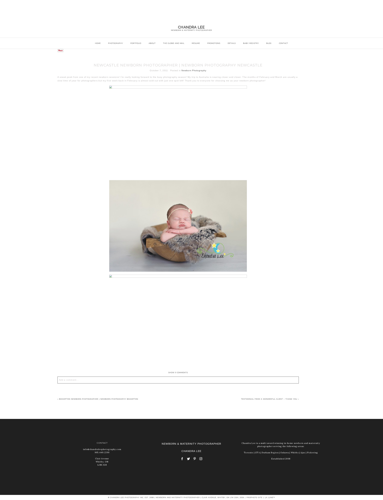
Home (98, 43)
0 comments (178, 372)
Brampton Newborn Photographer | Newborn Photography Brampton (98, 399)
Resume (196, 43)
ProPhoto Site (254, 497)
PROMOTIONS (213, 43)
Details (232, 43)
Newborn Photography (193, 70)
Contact (283, 43)
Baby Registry (251, 43)
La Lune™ (270, 497)
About (152, 43)
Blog (269, 43)
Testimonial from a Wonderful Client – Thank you (269, 399)
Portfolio (135, 43)
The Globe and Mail (173, 43)
